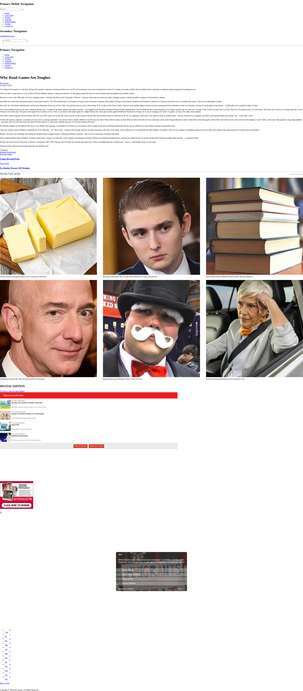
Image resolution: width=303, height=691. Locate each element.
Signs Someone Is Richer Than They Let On (122, 379)
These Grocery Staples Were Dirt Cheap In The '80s (23, 277)
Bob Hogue (4, 83)
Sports (13, 152)
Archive (8, 24)
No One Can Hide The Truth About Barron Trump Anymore (130, 277)
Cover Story (9, 15)
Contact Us (9, 26)
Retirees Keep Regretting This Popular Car (225, 379)
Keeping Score (5, 152)
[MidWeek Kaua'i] (7, 36)
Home (7, 13)
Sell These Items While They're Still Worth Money (229, 277)
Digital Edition (10, 22)
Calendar (8, 20)
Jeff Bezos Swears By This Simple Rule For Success (22, 379)
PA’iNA (8, 18)
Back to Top (4, 683)
